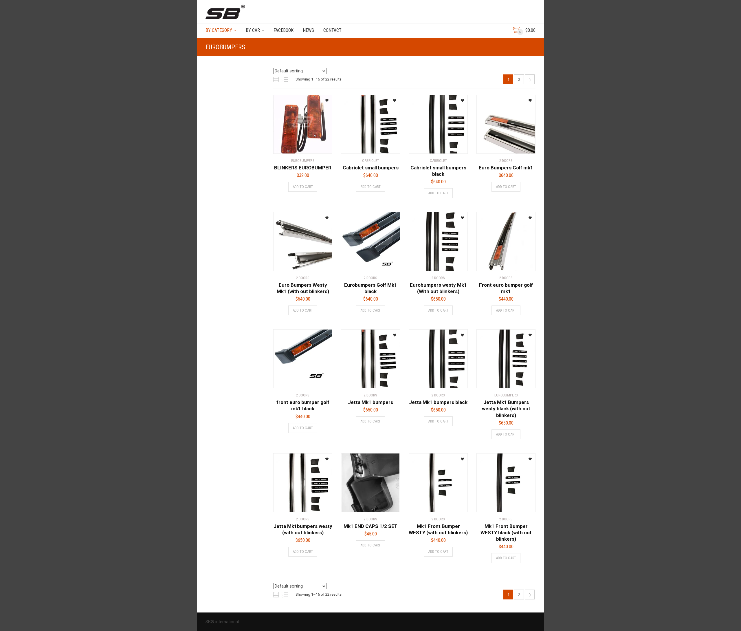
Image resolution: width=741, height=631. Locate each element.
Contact (332, 30)
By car (253, 30)
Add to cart (303, 186)
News (308, 30)
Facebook (284, 30)
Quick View (289, 146)
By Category (219, 30)
